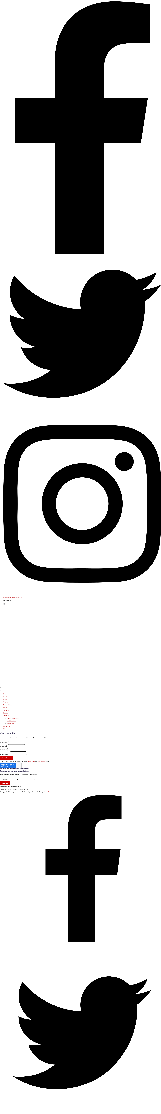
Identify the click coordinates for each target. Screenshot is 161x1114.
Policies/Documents (13, 718)
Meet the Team (11, 721)
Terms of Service (41, 761)
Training (5, 702)
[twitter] (82, 412)
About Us (6, 715)
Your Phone (3, 749)
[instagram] (82, 593)
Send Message (6, 758)
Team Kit (6, 710)
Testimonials (10, 723)
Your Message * (4, 754)
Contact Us (6, 726)
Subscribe (5, 783)
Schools (5, 713)
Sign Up (5, 696)
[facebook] (82, 253)
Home (5, 694)
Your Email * (4, 746)
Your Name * (4, 742)
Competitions (7, 705)
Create (50, 792)
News (5, 699)
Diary (5, 707)
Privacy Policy (31, 761)
